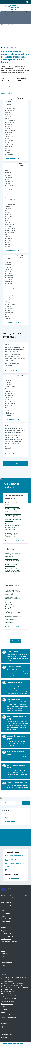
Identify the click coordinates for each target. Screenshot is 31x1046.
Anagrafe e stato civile (7, 931)
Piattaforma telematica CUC (16, 718)
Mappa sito (4, 1037)
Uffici (2, 910)
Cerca (26, 803)
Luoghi (3, 965)
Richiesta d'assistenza (7, 1004)
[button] (5, 2)
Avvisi (3, 956)
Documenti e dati (5, 921)
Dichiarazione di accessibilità (9, 1014)
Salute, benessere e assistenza (9, 941)
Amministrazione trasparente (14, 668)
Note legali (4, 1009)
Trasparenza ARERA (15, 682)
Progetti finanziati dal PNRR (16, 766)
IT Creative (14, 1044)
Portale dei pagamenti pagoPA (16, 737)
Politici (3, 916)
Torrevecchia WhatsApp (17, 783)
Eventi (3, 968)
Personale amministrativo (8, 919)
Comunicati (4, 953)
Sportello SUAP (13, 699)
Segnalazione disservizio (7, 1001)
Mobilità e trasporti (6, 939)
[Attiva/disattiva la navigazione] (2, 7)
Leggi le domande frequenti (8, 996)
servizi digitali (11, 1043)
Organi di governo (6, 905)
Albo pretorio (12, 652)
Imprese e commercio (7, 936)
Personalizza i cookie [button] (6, 1034)
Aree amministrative (6, 908)
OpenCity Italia (19, 1043)
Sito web (5, 1043)
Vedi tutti (15, 641)
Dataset (3, 1012)
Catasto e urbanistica (6, 933)
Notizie (5, 47)
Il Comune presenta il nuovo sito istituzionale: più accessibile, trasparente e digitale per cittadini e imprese (15, 56)
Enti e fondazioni (5, 913)
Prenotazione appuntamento (8, 998)
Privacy (3, 1006)
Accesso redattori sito (25, 1044)
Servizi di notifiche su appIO (16, 753)
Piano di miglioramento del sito (9, 1017)
